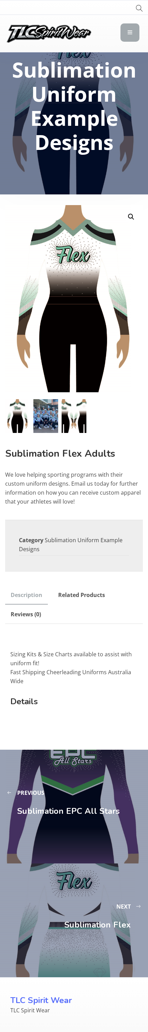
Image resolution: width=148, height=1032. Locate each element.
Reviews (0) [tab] (26, 614)
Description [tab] (26, 595)
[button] (131, 217)
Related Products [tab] (81, 595)
